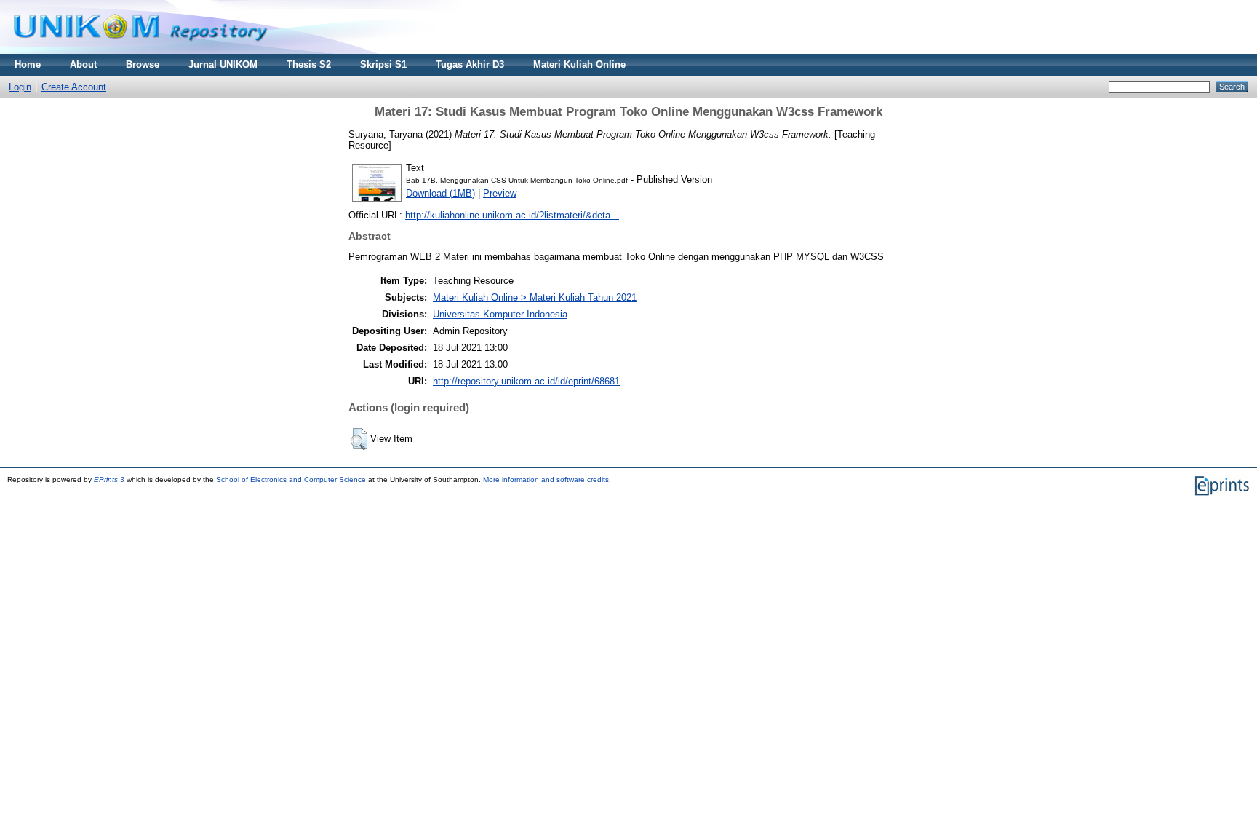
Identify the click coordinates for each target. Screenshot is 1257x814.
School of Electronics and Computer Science (291, 479)
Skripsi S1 (383, 64)
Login (20, 87)
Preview (499, 193)
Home (28, 64)
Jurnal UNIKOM (223, 64)
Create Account (73, 87)
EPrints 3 (109, 479)
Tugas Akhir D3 (470, 64)
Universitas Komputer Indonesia (500, 314)
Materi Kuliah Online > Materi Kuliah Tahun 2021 (535, 297)
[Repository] (140, 50)
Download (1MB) (440, 193)
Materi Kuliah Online (579, 64)
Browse (142, 64)
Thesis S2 (309, 64)
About (83, 64)
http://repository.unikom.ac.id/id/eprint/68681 (526, 381)
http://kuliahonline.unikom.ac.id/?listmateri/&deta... (512, 215)
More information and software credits (546, 479)
